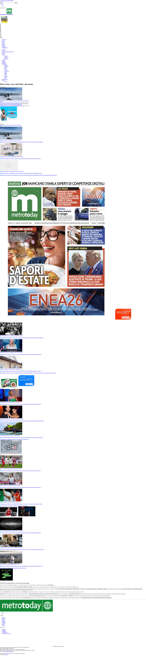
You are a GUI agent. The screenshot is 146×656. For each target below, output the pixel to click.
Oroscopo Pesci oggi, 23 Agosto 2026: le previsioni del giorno (11, 103)
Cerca (2, 1)
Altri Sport (6, 58)
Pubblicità (4, 631)
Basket (6, 57)
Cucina (6, 69)
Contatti (3, 629)
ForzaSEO (6, 654)
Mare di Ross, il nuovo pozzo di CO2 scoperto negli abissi (10, 125)
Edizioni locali (4, 47)
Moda (6, 74)
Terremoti (6, 66)
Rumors (6, 81)
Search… (1, 2)
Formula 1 (6, 56)
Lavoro (6, 70)
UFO (5, 68)
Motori (3, 45)
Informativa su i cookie (6, 633)
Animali (3, 44)
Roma (3, 624)
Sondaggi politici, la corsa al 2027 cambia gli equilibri (10, 104)
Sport (3, 43)
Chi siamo (4, 630)
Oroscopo (4, 61)
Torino (3, 625)
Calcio (6, 55)
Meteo (2, 3)
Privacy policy (4, 632)
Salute (6, 73)
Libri (5, 78)
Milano (3, 623)
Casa (5, 75)
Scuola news (7, 71)
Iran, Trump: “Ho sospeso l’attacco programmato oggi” (10, 102)
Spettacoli (4, 46)
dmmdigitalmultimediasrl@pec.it (8, 651)
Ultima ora (4, 39)
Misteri (6, 67)
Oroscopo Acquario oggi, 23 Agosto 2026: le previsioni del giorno (12, 105)
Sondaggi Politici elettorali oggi (8, 51)
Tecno (6, 72)
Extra (3, 80)
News (3, 40)
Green (3, 42)
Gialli (6, 77)
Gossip (3, 41)
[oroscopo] (73, 30)
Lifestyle (6, 76)
